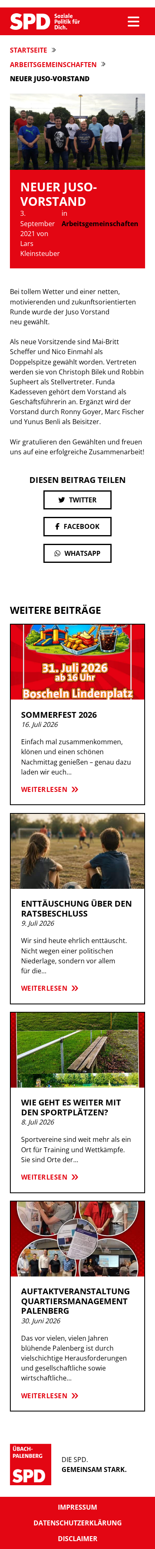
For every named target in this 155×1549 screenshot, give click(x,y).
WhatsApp (82, 553)
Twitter (83, 499)
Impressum (77, 1507)
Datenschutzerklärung (77, 1522)
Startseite (28, 50)
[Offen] (133, 21)
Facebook (82, 526)
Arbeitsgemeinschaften (53, 64)
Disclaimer (78, 1538)
